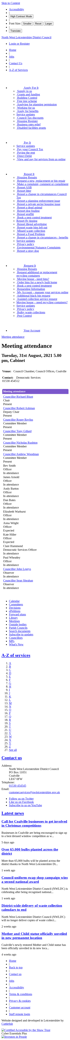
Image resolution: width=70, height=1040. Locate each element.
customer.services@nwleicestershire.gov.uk (34, 792)
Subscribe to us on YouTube (25, 805)
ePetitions (14, 611)
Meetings (14, 621)
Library (13, 617)
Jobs (11, 56)
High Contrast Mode (21, 16)
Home (12, 50)
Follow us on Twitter (21, 798)
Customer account (19, 1007)
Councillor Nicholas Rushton (20, 442)
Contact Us (15, 63)
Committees (16, 604)
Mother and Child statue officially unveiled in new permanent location (34, 936)
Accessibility (16, 9)
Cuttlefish (7, 1023)
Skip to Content (10, 3)
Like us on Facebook (21, 802)
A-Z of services (15, 655)
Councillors (16, 637)
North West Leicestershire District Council (26, 37)
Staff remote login (19, 1014)
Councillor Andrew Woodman (21, 454)
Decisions (15, 607)
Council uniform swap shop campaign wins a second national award (34, 880)
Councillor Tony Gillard (17, 431)
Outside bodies (18, 624)
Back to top (16, 967)
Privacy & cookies (20, 1000)
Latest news (12, 813)
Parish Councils (18, 627)
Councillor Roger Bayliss (18, 419)
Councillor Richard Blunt (18, 396)
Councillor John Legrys (17, 569)
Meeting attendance (12, 336)
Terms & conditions (20, 994)
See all (13, 749)
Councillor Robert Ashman (19, 408)
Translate (15, 30)
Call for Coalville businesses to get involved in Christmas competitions (34, 823)
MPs (11, 641)
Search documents (19, 631)
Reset (38, 23)
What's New (16, 644)
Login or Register (19, 43)
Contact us (11, 757)
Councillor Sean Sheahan (18, 580)
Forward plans (17, 614)
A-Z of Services (18, 70)
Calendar (14, 601)
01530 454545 (17, 785)
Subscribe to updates (21, 634)
